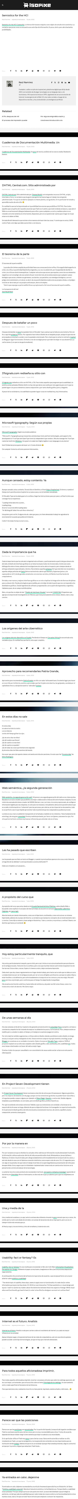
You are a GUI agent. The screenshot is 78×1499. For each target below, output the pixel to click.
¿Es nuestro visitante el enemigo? (55, 1172)
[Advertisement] (39, 51)
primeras (49, 569)
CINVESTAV (57, 592)
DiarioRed (14, 1174)
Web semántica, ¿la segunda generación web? (17, 797)
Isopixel (73, 337)
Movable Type (52, 1041)
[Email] (43, 71)
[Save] (38, 71)
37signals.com (7, 382)
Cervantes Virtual (54, 637)
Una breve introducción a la (51, 120)
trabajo (16, 1443)
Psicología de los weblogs (52, 1382)
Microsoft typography (9, 432)
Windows (18, 441)
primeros (14, 334)
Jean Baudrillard (7, 292)
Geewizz (48, 1098)
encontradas (29, 1429)
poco (34, 152)
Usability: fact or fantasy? (11, 1267)
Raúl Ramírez (6, 19)
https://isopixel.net (52, 489)
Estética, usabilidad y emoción (13, 1489)
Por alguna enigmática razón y (53, 116)
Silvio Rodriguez (7, 757)
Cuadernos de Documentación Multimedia (16, 152)
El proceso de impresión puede (14, 120)
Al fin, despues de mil (10, 116)
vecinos (38, 685)
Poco (60, 1027)
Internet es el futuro (9, 1330)
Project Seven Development (13, 1093)
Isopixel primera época (18, 19)
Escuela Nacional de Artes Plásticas (44, 906)
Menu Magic (40, 1098)
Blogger (5, 1041)
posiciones (18, 1429)
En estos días (66, 754)
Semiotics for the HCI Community (13, 25)
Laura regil (14, 911)
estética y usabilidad (19, 1278)
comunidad (21, 816)
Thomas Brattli (37, 194)
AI (69, 1044)
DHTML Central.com (9, 194)
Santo (23, 571)
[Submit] (32, 71)
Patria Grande (28, 680)
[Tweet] (16, 71)
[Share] (10, 71)
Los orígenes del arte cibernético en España (16, 637)
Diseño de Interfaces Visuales (35, 592)
